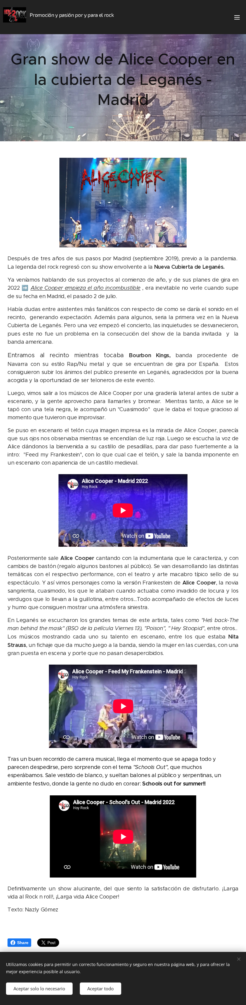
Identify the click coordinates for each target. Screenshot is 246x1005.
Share (22, 942)
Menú (237, 17)
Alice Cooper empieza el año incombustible (86, 288)
